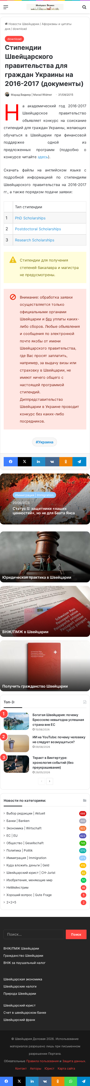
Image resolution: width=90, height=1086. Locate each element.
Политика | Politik (19, 850)
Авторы (35, 1068)
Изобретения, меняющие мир (29, 880)
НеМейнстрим (17, 887)
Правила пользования (42, 1061)
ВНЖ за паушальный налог (24, 963)
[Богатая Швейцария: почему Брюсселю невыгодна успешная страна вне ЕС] (16, 721)
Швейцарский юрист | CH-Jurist (30, 872)
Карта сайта (66, 1068)
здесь (43, 157)
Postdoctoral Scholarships (38, 229)
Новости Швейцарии (23, 24)
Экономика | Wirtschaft (24, 828)
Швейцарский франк (19, 1020)
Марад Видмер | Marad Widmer (31, 94)
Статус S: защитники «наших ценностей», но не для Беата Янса (44, 510)
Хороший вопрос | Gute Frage (29, 895)
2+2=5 (11, 902)
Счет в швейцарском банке (24, 1012)
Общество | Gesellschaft (25, 843)
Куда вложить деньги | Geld (27, 865)
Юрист (49, 1068)
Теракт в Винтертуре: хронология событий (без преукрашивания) (53, 762)
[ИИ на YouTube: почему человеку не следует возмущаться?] (16, 743)
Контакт (21, 1068)
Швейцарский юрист (19, 1005)
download (20, 29)
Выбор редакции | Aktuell (25, 813)
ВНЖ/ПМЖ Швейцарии (21, 948)
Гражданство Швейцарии (23, 955)
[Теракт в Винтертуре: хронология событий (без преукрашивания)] (16, 764)
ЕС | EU (12, 835)
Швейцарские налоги (19, 986)
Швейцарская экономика (22, 979)
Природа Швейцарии (19, 993)
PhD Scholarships (30, 218)
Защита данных (73, 1061)
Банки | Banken (18, 821)
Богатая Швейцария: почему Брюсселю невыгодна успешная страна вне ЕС (58, 719)
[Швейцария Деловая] (45, 7)
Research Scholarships (34, 240)
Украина (45, 442)
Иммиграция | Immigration (34, 495)
